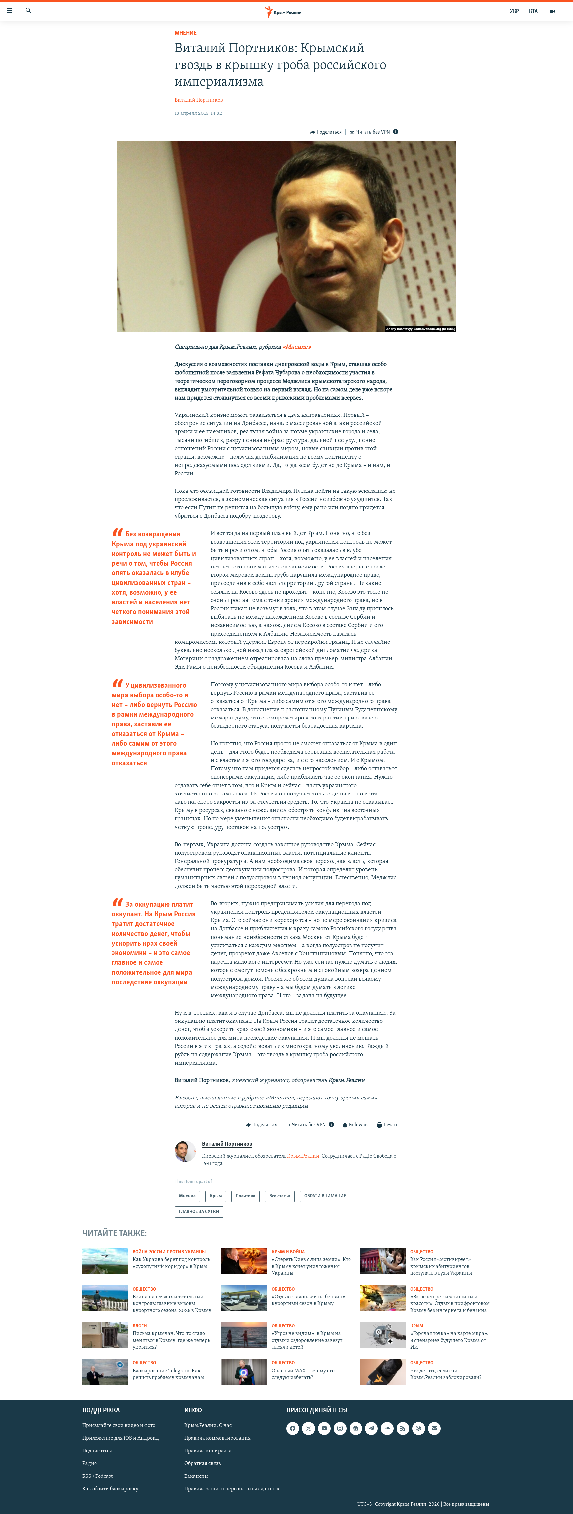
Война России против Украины (169, 1252)
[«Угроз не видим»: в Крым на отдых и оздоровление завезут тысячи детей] (244, 1335)
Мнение (186, 33)
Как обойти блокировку (110, 1489)
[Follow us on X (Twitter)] (308, 1428)
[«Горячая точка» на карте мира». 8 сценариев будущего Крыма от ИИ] (383, 1335)
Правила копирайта (208, 1451)
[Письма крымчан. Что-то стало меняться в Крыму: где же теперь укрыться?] (105, 1335)
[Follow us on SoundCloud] (387, 1428)
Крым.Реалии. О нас (208, 1425)
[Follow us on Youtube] (324, 1428)
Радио (89, 1463)
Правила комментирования (217, 1438)
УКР (514, 11)
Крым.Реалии (303, 1156)
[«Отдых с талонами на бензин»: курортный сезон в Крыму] (244, 1298)
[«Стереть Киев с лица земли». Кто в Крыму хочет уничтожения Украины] (244, 1261)
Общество (421, 1252)
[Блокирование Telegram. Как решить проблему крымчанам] (105, 1372)
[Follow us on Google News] (356, 1428)
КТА (533, 11)
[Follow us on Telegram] (371, 1428)
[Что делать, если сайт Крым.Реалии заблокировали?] (383, 1372)
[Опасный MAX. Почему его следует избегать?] (244, 1372)
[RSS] (403, 1428)
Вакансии (196, 1476)
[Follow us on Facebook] (292, 1428)
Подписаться (97, 1451)
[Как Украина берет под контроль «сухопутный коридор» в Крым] (105, 1261)
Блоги (140, 1326)
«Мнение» (296, 347)
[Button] (326, 132)
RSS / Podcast (97, 1476)
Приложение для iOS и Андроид (120, 1438)
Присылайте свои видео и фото (118, 1425)
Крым (416, 1326)
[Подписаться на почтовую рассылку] (434, 1428)
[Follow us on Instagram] (340, 1428)
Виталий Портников (199, 100)
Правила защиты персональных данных (231, 1489)
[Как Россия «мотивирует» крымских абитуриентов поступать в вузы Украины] (383, 1261)
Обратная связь (202, 1463)
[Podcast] (418, 1428)
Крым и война (288, 1252)
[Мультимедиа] (552, 11)
